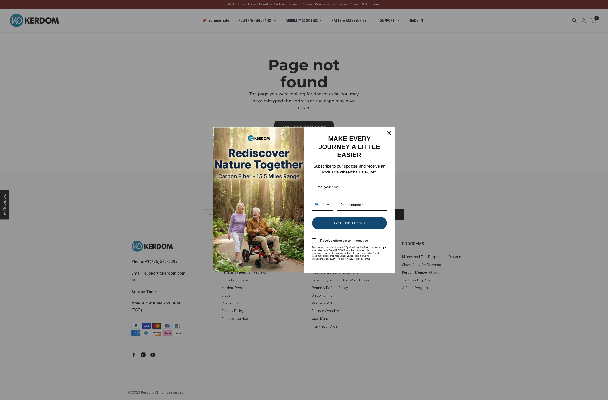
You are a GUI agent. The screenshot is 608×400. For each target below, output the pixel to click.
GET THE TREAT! (349, 223)
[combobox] (322, 205)
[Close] (389, 133)
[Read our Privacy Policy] (384, 248)
